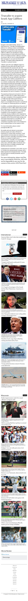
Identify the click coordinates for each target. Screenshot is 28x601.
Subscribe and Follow (10, 183)
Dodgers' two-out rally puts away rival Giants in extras (12, 449)
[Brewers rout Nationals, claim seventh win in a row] (13, 484)
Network (14, 583)
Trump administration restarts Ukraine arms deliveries (13, 364)
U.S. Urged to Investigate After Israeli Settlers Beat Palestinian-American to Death (12, 289)
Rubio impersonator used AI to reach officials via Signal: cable (12, 399)
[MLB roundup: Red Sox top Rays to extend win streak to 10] (13, 434)
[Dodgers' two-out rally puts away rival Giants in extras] (13, 459)
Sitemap (14, 580)
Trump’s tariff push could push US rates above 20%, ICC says (13, 263)
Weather (14, 582)
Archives (14, 578)
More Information (7, 219)
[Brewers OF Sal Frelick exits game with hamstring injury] (13, 509)
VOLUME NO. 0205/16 (20, 10)
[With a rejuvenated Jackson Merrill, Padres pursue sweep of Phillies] (13, 534)
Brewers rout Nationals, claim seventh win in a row (13, 473)
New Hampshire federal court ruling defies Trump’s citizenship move (13, 315)
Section (25, 234)
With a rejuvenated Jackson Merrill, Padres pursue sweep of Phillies (11, 523)
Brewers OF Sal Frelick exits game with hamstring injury (12, 498)
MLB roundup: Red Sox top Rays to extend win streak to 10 (13, 424)
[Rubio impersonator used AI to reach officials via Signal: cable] (13, 409)
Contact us (14, 567)
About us (15, 565)
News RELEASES (10, 209)
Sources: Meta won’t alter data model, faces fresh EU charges (13, 238)
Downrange (6, 557)
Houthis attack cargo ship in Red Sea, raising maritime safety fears (12, 339)
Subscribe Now (17, 193)
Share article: (6, 170)
